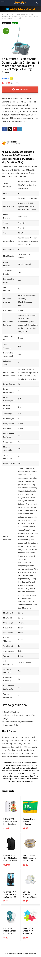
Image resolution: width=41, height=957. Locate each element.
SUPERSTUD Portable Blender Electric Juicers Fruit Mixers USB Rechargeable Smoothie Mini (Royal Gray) (10, 822)
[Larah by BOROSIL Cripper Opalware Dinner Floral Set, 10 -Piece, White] (30, 879)
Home (4, 15)
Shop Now (21, 89)
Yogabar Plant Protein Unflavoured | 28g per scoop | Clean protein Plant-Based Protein (30, 822)
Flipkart (14, 23)
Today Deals (11, 15)
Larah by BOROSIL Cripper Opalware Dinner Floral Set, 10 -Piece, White (30, 894)
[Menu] (2, 3)
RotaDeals (12, 142)
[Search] (37, 3)
